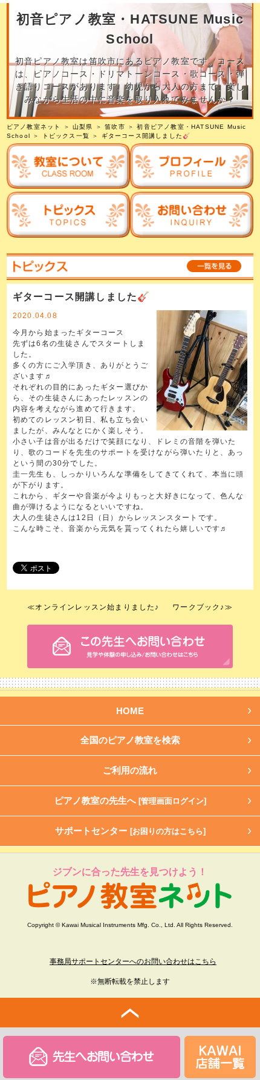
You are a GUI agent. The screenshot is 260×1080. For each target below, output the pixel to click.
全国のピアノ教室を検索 (130, 740)
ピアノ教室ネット (34, 126)
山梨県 (83, 126)
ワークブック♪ (198, 607)
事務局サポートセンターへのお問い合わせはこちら (133, 961)
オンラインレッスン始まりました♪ (97, 607)
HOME (130, 711)
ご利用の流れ (130, 770)
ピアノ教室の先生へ (130, 800)
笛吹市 (115, 126)
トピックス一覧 (65, 135)
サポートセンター (130, 830)
